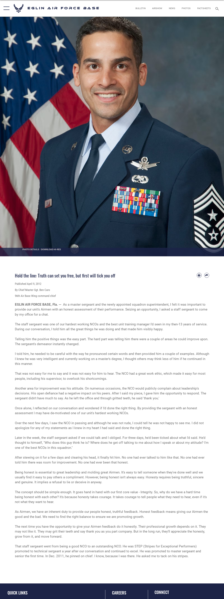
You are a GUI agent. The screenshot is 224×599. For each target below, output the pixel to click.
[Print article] (199, 275)
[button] (5, 8)
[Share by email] (206, 275)
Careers (119, 593)
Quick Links (17, 593)
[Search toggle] (218, 8)
